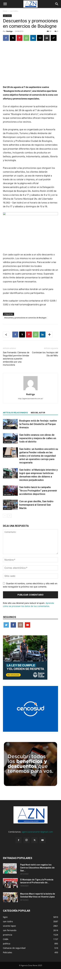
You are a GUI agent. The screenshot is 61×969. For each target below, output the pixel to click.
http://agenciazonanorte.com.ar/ (30, 398)
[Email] (40, 38)
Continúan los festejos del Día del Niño (45, 354)
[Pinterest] (20, 38)
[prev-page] (5, 516)
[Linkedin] (33, 38)
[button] (5, 4)
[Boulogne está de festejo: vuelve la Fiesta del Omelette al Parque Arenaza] (10, 424)
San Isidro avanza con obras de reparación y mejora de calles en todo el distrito (37, 438)
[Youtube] (42, 840)
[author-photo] (30, 390)
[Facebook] (6, 38)
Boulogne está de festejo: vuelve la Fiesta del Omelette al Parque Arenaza (38, 424)
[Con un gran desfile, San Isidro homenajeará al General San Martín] (10, 505)
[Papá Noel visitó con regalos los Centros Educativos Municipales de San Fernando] (10, 868)
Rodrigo (9, 31)
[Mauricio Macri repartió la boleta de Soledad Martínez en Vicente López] (10, 897)
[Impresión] (47, 38)
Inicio (5, 11)
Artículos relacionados (15, 413)
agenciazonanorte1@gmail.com (37, 831)
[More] (49, 334)
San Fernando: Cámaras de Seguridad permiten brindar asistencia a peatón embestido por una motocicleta (16, 358)
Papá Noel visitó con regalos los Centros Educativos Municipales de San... (37, 868)
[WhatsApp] (26, 38)
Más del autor (38, 413)
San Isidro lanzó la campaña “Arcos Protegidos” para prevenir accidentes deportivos (38, 490)
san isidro (14, 11)
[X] (13, 38)
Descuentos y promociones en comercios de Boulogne (25, 318)
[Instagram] (26, 840)
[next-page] (9, 516)
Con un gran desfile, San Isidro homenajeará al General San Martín (36, 505)
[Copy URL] (54, 38)
